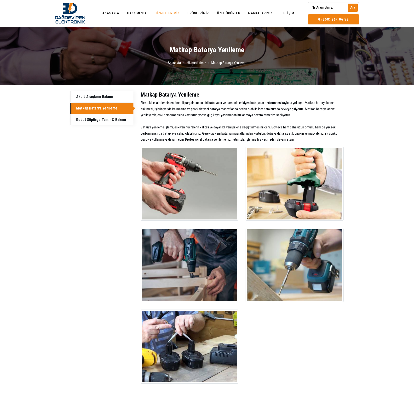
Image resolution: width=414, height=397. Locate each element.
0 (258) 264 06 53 (333, 19)
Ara (352, 7)
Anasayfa (110, 13)
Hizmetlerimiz (167, 13)
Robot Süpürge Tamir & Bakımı (101, 119)
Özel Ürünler (228, 13)
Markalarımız (260, 13)
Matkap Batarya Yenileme (96, 108)
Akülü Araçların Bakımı (94, 96)
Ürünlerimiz (198, 13)
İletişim (287, 13)
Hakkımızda (137, 13)
